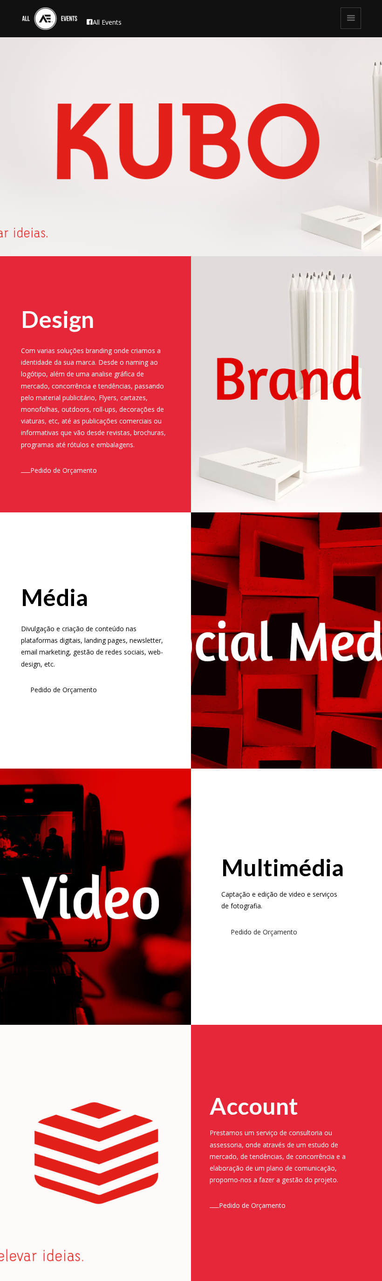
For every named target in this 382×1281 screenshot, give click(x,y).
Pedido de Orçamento (63, 470)
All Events (107, 22)
